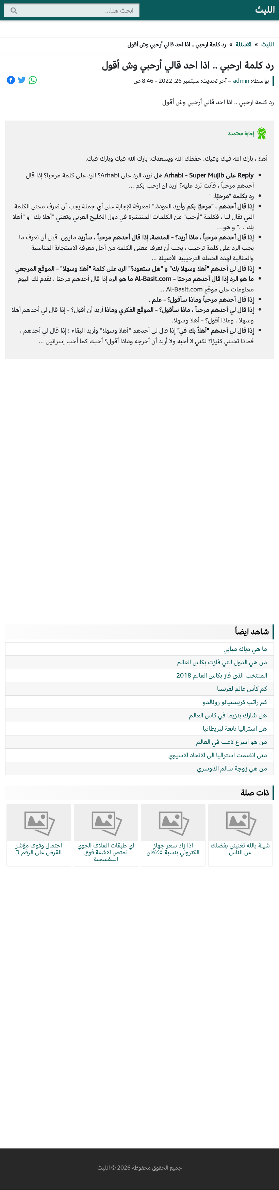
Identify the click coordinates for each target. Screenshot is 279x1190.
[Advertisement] (139, 485)
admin (241, 81)
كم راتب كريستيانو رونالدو (235, 702)
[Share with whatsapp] (33, 80)
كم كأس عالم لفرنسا (242, 689)
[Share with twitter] (22, 80)
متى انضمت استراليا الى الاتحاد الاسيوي (217, 755)
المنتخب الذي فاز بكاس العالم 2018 (221, 675)
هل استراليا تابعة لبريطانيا (235, 728)
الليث (265, 10)
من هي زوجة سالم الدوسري (232, 768)
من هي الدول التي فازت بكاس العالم (222, 662)
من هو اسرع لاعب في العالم (231, 742)
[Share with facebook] (11, 80)
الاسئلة (243, 44)
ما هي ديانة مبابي (245, 649)
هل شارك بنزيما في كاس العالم (228, 715)
